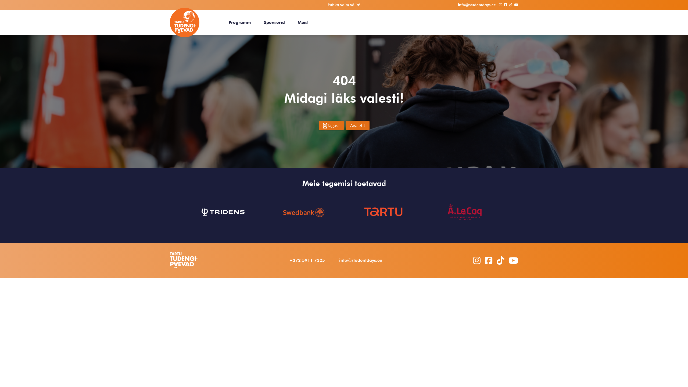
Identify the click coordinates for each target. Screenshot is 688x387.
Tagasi (333, 125)
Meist (303, 22)
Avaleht (357, 125)
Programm (240, 22)
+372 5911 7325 (307, 260)
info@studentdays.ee (360, 260)
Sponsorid (274, 22)
